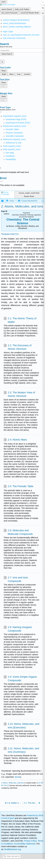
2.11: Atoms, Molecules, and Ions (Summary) (23, 750)
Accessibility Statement (24, 844)
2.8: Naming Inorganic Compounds (20, 629)
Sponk (17, 777)
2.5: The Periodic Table (20, 486)
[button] (10, 156)
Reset (4, 71)
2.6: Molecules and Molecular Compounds (20, 532)
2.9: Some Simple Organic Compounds (22, 678)
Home (11, 201)
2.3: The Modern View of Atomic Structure (21, 394)
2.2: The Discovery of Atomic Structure (19, 347)
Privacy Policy (30, 841)
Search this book (6, 47)
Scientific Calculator (15, 136)
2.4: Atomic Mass (17, 439)
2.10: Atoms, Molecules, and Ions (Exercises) (23, 725)
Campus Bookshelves (29, 201)
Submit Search (7, 54)
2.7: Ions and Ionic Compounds (18, 579)
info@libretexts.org (12, 849)
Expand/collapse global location (42, 200)
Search (5, 856)
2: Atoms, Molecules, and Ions (12, 783)
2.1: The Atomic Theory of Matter (22, 320)
